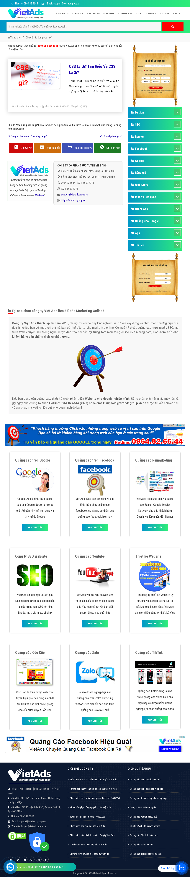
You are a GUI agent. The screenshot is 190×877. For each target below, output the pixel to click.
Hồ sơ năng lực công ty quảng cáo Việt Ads (90, 807)
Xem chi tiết (35, 527)
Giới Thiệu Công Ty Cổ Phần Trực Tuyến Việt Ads (93, 779)
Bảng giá (140, 172)
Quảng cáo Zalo (87, 652)
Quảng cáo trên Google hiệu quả (145, 779)
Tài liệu (139, 245)
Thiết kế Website (148, 556)
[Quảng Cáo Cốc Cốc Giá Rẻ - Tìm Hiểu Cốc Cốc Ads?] (35, 672)
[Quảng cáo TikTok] (155, 672)
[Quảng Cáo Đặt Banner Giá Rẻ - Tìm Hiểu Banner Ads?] (155, 479)
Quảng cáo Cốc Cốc (30, 652)
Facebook (94, 13)
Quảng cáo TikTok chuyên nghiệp (146, 853)
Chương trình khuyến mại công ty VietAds (89, 853)
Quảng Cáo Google (146, 221)
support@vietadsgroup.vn (74, 194)
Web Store (141, 185)
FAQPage (39, 195)
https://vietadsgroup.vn (73, 200)
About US (63, 13)
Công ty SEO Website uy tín (143, 807)
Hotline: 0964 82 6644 (26, 3)
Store (165, 13)
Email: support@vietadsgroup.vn (63, 3)
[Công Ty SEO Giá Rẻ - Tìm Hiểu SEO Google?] (35, 575)
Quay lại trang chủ (112, 136)
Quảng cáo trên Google (32, 460)
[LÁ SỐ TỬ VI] (155, 75)
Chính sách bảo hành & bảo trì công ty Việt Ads (92, 835)
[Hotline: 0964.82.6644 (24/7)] (10, 867)
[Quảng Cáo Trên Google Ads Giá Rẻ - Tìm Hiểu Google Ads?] (35, 479)
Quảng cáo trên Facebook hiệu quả (146, 788)
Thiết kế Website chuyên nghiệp (145, 826)
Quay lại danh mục (28, 136)
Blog (178, 13)
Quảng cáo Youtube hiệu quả (143, 816)
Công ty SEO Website (31, 556)
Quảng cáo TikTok (149, 652)
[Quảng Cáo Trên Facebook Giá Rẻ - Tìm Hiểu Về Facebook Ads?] (95, 479)
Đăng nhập (76, 106)
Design (152, 13)
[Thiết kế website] (155, 575)
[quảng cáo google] (95, 434)
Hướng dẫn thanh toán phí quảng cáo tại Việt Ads (93, 788)
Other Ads (126, 13)
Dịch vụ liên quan (145, 197)
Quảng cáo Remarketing (153, 460)
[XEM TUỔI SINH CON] (155, 277)
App (137, 233)
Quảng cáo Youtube (90, 556)
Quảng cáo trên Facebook (94, 460)
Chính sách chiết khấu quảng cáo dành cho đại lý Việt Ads (94, 799)
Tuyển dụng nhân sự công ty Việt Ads (87, 816)
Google (78, 13)
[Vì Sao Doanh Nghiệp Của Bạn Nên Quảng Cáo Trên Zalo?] (95, 672)
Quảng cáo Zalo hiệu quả (141, 844)
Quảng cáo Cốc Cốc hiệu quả (144, 835)
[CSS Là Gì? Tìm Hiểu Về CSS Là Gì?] (35, 75)
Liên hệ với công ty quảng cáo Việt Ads (88, 844)
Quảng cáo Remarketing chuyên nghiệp (148, 798)
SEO (140, 13)
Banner (110, 13)
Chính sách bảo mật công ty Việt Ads (87, 826)
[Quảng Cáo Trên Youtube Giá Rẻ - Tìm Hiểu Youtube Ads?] (95, 575)
